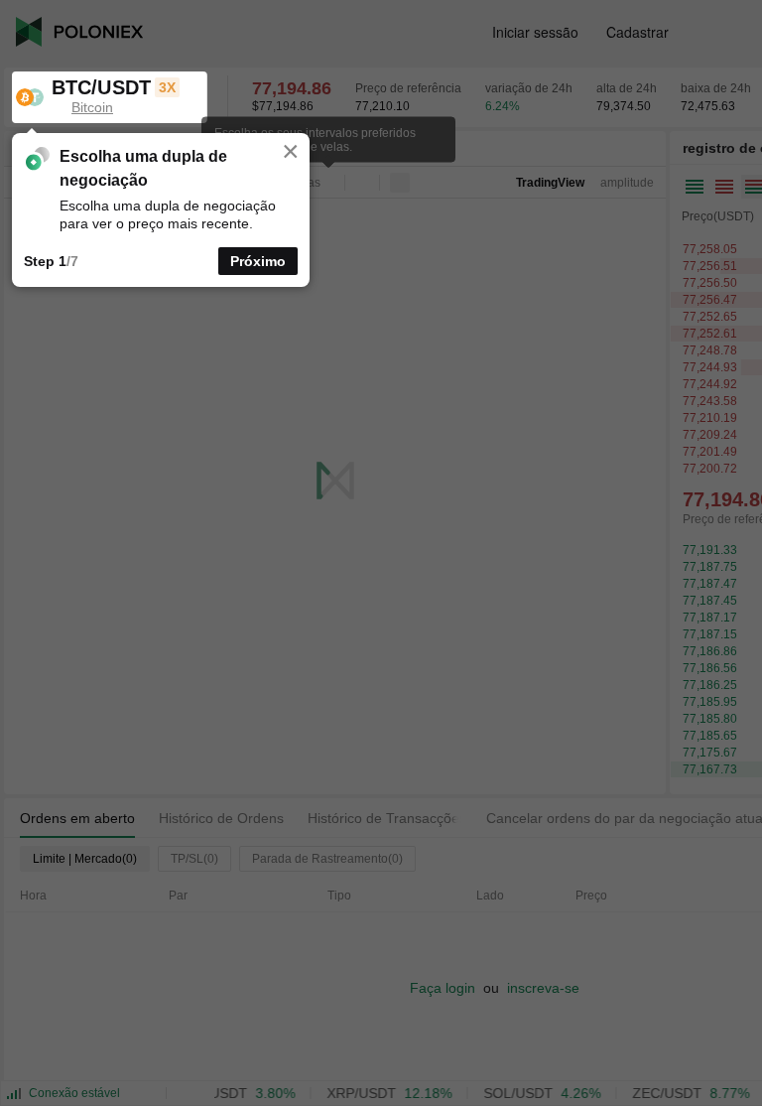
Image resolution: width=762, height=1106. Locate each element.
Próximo (258, 261)
